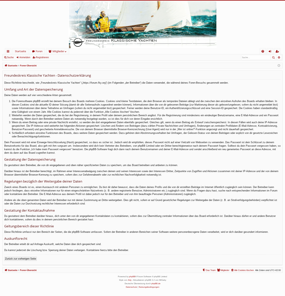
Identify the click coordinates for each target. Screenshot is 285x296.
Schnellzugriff (9, 51)
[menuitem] (263, 51)
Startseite (20, 51)
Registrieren (42, 57)
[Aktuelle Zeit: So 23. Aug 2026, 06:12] (279, 65)
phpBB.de (156, 283)
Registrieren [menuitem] (278, 51)
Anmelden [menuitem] (271, 51)
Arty (129, 280)
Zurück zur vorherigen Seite (20, 258)
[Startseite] (142, 24)
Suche (10, 57)
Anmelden (24, 57)
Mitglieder (58, 51)
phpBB (132, 276)
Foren (39, 51)
